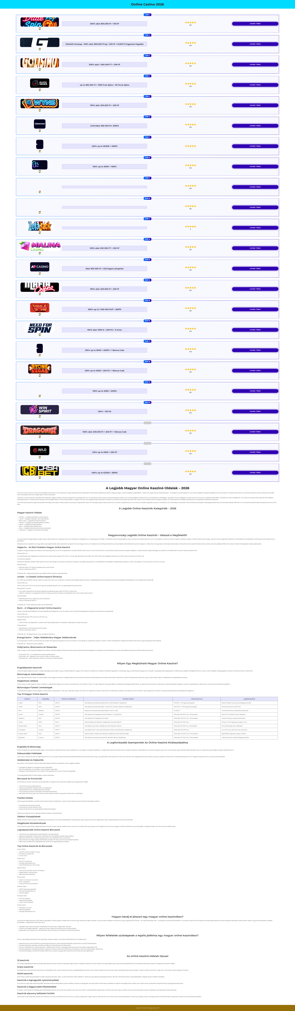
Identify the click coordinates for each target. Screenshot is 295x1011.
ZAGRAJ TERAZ (255, 24)
